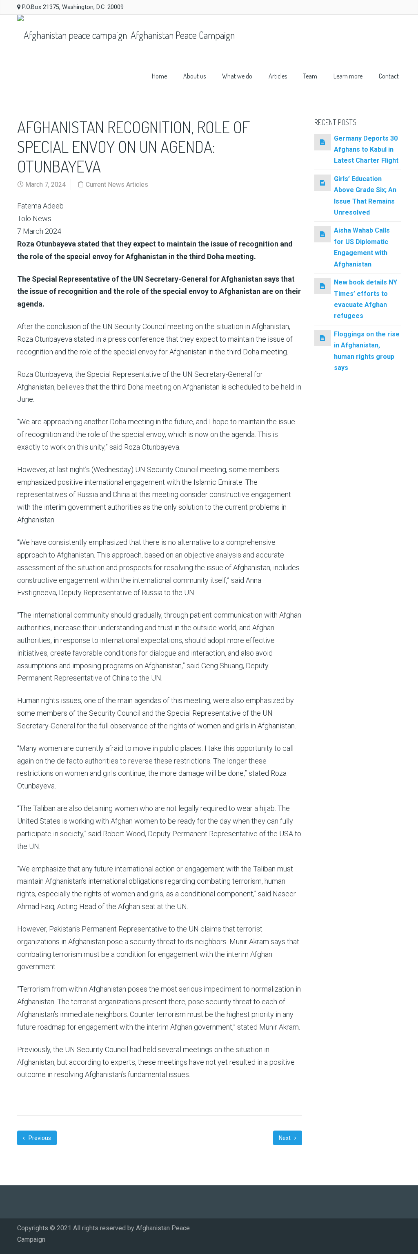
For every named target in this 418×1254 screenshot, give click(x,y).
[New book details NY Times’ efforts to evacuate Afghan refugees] (322, 286)
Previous (39, 1138)
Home (159, 76)
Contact (389, 76)
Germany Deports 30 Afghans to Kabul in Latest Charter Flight (366, 149)
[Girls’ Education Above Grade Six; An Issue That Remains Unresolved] (322, 182)
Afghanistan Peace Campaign (182, 35)
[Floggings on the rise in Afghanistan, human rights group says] (322, 338)
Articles (278, 76)
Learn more (348, 76)
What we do (237, 76)
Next (285, 1138)
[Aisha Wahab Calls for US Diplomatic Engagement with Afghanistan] (322, 234)
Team (310, 76)
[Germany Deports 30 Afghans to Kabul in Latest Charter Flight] (322, 142)
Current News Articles (117, 184)
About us (194, 76)
